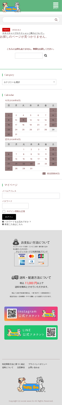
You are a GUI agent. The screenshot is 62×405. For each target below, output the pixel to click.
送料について (7, 367)
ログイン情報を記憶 (15, 211)
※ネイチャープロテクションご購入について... (23, 33)
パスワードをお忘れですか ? (18, 222)
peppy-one (31, 383)
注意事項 (21, 367)
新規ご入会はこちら (14, 224)
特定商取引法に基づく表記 (13, 364)
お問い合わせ (34, 367)
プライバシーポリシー (37, 364)
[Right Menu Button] (55, 5)
